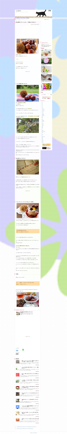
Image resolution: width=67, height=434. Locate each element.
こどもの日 (43, 109)
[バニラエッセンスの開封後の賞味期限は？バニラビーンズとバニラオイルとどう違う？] (17, 407)
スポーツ (43, 111)
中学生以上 (43, 115)
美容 (42, 137)
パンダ (42, 112)
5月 (42, 105)
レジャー (43, 113)
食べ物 (38, 24)
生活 (42, 134)
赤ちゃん (43, 140)
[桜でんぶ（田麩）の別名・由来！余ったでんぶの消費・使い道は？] (17, 374)
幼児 (42, 126)
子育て (42, 123)
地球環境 (43, 120)
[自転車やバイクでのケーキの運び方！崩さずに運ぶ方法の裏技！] (17, 420)
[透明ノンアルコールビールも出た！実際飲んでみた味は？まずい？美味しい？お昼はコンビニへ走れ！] (17, 362)
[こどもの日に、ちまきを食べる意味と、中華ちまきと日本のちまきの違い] (17, 381)
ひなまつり (43, 110)
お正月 (42, 108)
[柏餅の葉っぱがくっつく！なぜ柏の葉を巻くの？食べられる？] (17, 400)
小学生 (42, 124)
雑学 (42, 141)
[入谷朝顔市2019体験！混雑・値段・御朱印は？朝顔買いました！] (46, 61)
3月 (42, 103)
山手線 (42, 125)
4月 (42, 104)
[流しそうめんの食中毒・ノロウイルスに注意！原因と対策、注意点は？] (17, 413)
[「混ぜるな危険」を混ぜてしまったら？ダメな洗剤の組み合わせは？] (46, 69)
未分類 (42, 130)
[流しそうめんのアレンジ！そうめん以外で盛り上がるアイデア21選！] (17, 394)
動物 (42, 119)
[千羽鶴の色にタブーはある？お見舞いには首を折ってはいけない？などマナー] (46, 86)
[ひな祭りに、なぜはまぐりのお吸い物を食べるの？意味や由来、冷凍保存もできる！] (17, 387)
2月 (42, 102)
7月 (42, 107)
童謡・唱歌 (43, 136)
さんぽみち (18, 10)
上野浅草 (43, 114)
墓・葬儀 (43, 121)
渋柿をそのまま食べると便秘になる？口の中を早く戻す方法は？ (25, 428)
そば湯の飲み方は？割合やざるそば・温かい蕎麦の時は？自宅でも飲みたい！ (27, 426)
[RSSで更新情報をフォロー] (50, 10)
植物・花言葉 (43, 131)
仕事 (42, 116)
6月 (42, 106)
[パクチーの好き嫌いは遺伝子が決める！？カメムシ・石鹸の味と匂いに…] (17, 368)
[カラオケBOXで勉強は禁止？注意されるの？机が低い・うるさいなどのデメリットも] (46, 77)
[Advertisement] (21, 5)
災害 (42, 132)
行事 (42, 138)
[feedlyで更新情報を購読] (49, 10)
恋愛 (42, 127)
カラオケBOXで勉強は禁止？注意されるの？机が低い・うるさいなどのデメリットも (46, 82)
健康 (42, 117)
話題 (42, 139)
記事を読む (37, 371)
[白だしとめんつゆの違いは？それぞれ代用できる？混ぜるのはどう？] (46, 52)
